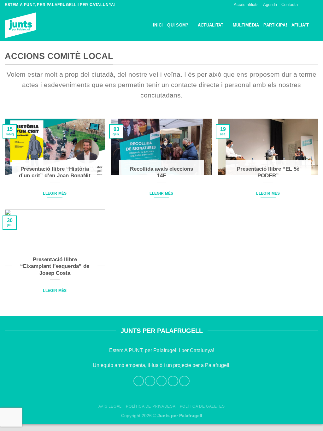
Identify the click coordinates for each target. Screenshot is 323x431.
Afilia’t (300, 25)
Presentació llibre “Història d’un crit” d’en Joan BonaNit (55, 172)
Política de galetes (202, 406)
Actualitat (211, 25)
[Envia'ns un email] (173, 381)
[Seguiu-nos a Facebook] (303, 5)
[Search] (315, 25)
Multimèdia (246, 25)
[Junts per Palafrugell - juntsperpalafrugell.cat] (36, 25)
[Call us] (184, 381)
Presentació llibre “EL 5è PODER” (268, 172)
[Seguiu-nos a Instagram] (309, 5)
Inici (158, 25)
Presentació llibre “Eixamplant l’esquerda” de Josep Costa (54, 266)
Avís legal (110, 406)
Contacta (289, 4)
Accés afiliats (246, 4)
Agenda (270, 4)
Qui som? (177, 25)
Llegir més (55, 193)
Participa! (275, 25)
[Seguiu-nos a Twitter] (315, 5)
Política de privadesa (150, 406)
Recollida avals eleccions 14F (161, 172)
